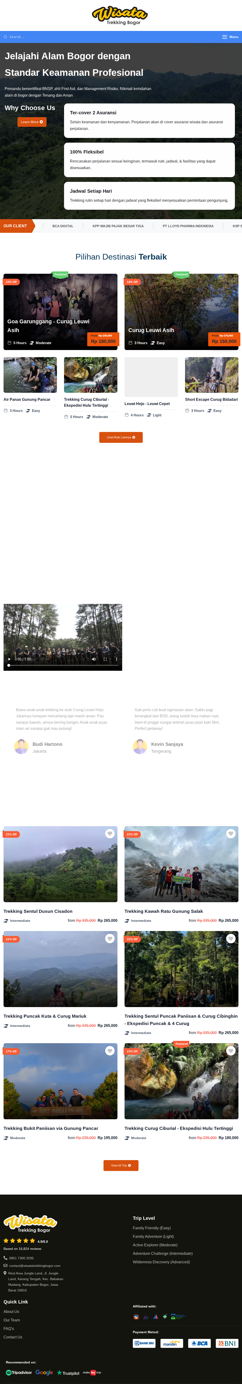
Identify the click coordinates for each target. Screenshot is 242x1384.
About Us (11, 1312)
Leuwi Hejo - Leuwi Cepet (147, 404)
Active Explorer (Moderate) (155, 1245)
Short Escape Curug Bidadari (211, 399)
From (94, 335)
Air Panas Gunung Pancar (27, 399)
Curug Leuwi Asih (151, 330)
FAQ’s (9, 1329)
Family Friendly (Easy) (152, 1228)
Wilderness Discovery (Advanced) (161, 1262)
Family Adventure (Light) (153, 1236)
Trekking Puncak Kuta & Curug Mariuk (45, 1016)
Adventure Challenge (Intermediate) (163, 1254)
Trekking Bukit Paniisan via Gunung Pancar (51, 1128)
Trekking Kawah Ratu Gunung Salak (164, 911)
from (71, 920)
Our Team (12, 1320)
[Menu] (224, 37)
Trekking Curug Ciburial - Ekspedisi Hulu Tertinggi (179, 1128)
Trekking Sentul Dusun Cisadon (38, 911)
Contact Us (13, 1337)
